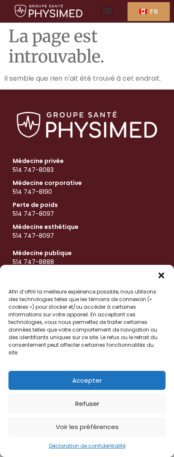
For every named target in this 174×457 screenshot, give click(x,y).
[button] (161, 275)
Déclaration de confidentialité (87, 445)
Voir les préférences (87, 426)
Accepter (87, 380)
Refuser (87, 403)
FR (153, 11)
